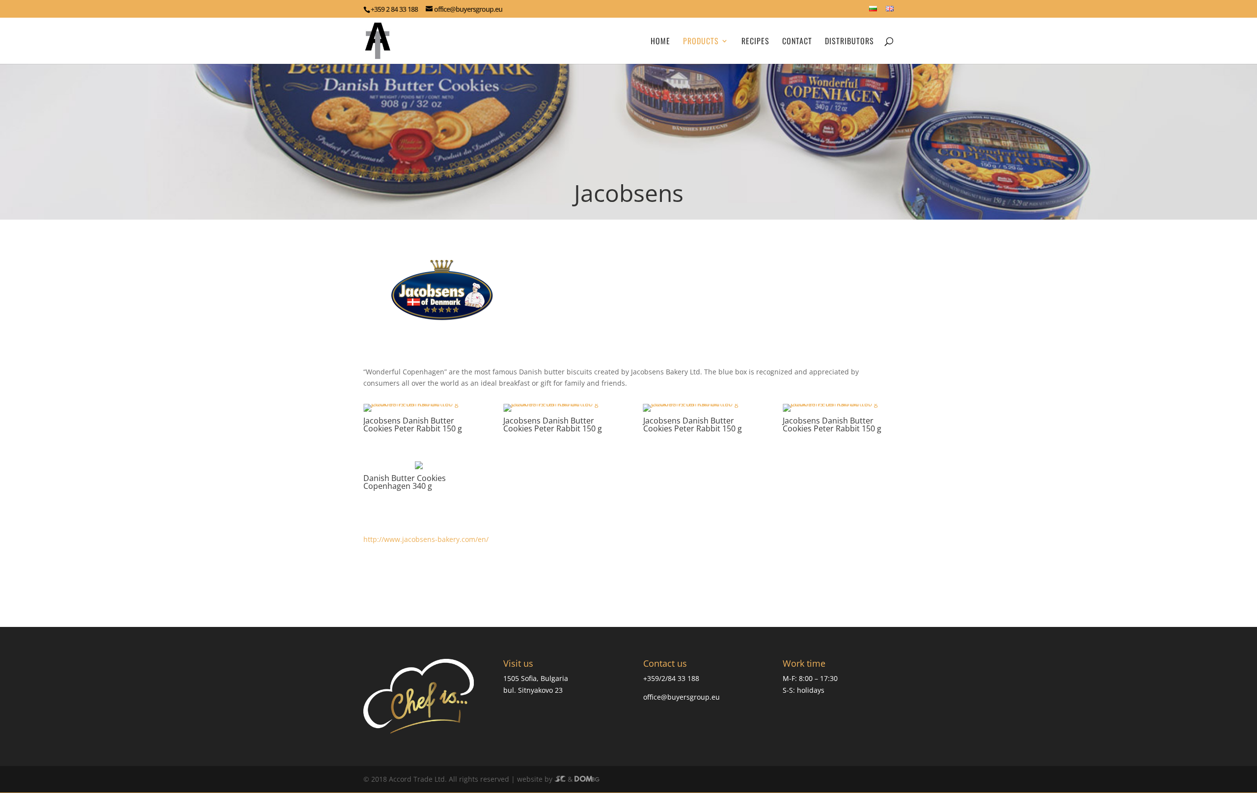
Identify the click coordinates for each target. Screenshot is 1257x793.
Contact (797, 42)
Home (660, 42)
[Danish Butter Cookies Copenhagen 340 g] (367, 469)
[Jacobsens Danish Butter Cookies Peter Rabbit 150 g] (418, 411)
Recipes (755, 42)
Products (701, 42)
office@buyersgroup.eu (681, 697)
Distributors (849, 42)
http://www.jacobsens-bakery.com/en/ (426, 539)
